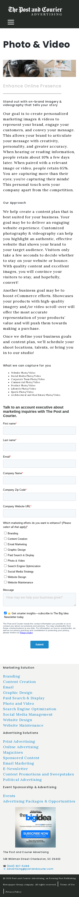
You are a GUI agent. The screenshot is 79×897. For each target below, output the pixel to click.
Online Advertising (21, 747)
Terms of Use (67, 884)
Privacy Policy (13, 892)
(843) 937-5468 (18, 866)
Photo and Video (18, 703)
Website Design (17, 719)
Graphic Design (17, 692)
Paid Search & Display (24, 698)
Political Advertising (22, 779)
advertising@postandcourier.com (30, 869)
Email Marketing (18, 763)
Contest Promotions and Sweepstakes (38, 774)
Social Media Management (28, 714)
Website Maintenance (23, 725)
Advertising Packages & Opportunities (39, 801)
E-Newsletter (15, 768)
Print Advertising (19, 741)
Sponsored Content (21, 757)
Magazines (13, 752)
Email (8, 687)
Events (9, 795)
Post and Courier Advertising (28, 878)
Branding (11, 676)
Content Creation (19, 681)
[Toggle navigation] (10, 22)
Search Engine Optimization (29, 709)
